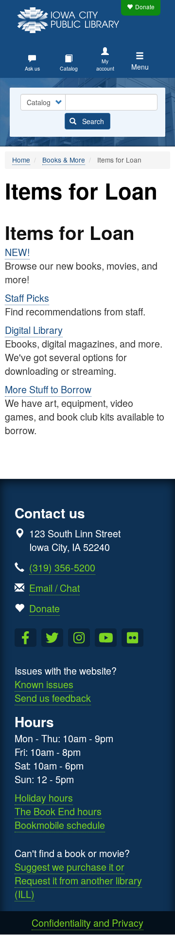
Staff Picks (27, 298)
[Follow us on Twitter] (52, 637)
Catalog (69, 68)
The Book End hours (58, 811)
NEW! (17, 252)
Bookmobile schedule (60, 825)
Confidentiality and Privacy (87, 923)
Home (21, 160)
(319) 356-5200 (62, 567)
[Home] (70, 19)
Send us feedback (53, 698)
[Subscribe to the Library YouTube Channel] (106, 637)
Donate (145, 6)
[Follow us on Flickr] (132, 637)
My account (105, 64)
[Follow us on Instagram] (79, 637)
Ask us (32, 68)
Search (92, 121)
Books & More (63, 160)
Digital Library (34, 330)
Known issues (44, 684)
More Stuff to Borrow (48, 389)
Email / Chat (54, 588)
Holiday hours (44, 797)
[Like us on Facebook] (25, 637)
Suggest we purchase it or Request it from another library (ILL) (78, 880)
